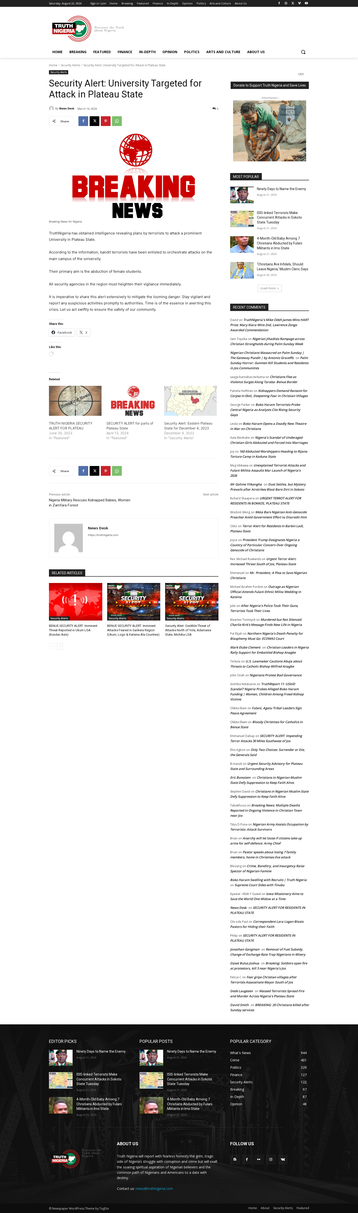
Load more (268, 288)
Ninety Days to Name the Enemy (281, 189)
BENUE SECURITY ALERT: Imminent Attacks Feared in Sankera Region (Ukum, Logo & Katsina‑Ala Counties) (133, 630)
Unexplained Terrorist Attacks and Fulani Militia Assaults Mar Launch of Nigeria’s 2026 (267, 470)
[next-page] (60, 646)
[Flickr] (259, 1159)
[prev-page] (52, 646)
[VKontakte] (283, 1159)
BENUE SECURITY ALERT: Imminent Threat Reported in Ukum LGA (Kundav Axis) (73, 630)
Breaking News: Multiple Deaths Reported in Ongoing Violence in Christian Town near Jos (266, 810)
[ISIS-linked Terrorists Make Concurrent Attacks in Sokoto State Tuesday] (242, 219)
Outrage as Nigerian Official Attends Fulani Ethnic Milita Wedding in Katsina (265, 591)
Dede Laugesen (241, 991)
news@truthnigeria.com (154, 1188)
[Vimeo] (299, 3)
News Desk (66, 108)
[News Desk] (52, 108)
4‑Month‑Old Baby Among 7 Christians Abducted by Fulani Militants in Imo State (279, 243)
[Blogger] (235, 1159)
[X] (293, 3)
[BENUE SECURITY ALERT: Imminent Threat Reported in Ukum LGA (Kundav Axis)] (75, 601)
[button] (303, 52)
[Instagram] (286, 3)
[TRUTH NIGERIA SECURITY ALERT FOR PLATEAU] (75, 401)
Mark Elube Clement (245, 647)
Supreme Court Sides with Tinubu (259, 885)
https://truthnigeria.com (103, 535)
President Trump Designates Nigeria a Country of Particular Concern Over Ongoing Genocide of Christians (265, 545)
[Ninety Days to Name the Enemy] (242, 195)
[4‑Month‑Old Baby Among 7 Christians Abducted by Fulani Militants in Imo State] (242, 244)
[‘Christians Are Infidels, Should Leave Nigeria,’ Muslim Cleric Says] (242, 270)
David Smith (239, 1005)
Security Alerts (70, 65)
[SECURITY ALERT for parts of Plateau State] (132, 401)
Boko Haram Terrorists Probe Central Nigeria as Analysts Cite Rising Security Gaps (265, 409)
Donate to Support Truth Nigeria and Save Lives (270, 85)
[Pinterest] (106, 121)
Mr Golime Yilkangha (246, 484)
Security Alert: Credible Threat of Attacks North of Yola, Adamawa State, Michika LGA (188, 630)
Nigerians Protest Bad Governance (275, 675)
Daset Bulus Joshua (244, 963)
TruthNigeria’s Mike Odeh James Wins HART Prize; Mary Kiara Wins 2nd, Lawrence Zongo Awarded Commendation (269, 325)
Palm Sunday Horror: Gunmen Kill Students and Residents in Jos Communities (269, 363)
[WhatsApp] (117, 121)
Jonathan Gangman (244, 949)
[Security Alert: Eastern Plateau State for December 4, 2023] (190, 401)
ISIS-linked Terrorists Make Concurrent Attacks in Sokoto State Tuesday (279, 217)
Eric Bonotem (240, 777)
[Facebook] (279, 3)
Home (53, 65)
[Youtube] (306, 3)
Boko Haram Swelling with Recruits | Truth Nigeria (268, 880)
